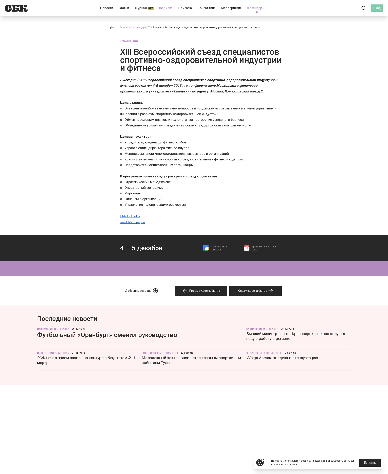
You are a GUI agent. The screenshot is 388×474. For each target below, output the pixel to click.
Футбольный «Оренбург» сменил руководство (107, 335)
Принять (370, 462)
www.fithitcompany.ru (132, 222)
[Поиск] (363, 8)
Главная (125, 27)
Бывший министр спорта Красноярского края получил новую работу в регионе (295, 336)
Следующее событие (253, 290)
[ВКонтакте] (345, 8)
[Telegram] (352, 8)
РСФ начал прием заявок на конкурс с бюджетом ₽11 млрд (86, 360)
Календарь (139, 27)
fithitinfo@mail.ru (130, 216)
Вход (377, 8)
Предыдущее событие (204, 290)
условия (292, 464)
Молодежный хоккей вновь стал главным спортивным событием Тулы (191, 360)
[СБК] (16, 8)
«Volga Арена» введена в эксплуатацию (282, 357)
